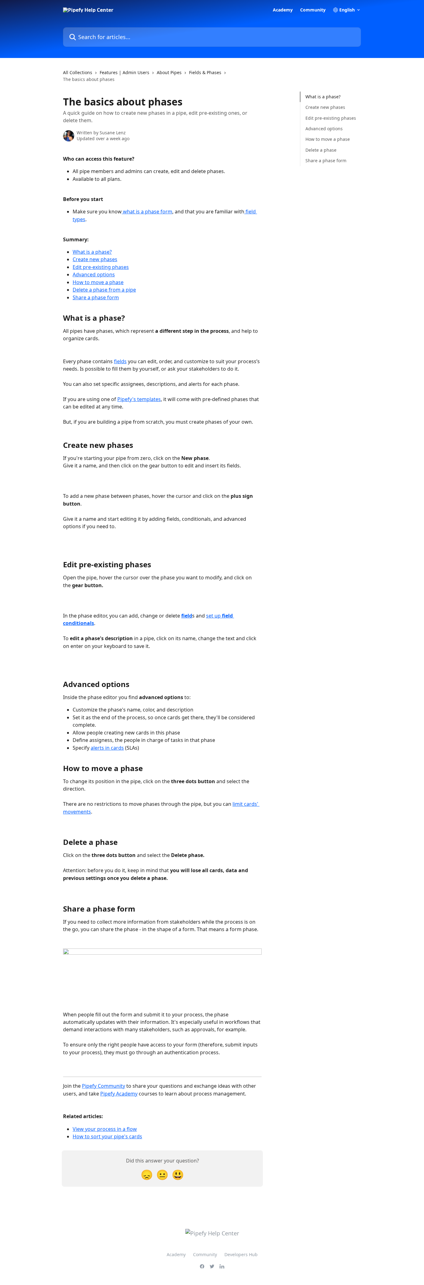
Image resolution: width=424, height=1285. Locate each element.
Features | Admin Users (124, 72)
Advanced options (94, 274)
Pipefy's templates (139, 399)
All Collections (77, 72)
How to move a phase (98, 282)
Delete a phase (320, 150)
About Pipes (169, 72)
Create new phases (95, 259)
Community (313, 10)
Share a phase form (96, 297)
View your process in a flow (105, 1129)
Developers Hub (241, 1254)
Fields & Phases (205, 72)
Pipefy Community (103, 1085)
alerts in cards (107, 747)
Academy (283, 10)
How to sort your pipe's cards (107, 1136)
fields (120, 361)
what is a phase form (147, 211)
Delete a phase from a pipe (104, 289)
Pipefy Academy (119, 1093)
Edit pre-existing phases (101, 267)
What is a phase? (92, 251)
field (186, 615)
